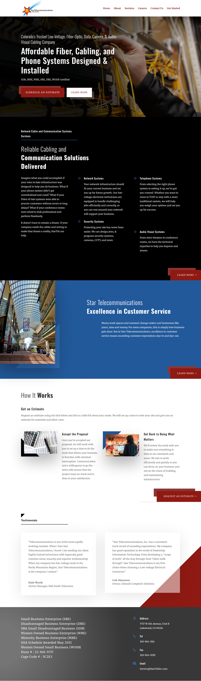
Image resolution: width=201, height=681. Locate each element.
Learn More (79, 92)
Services (129, 8)
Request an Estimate (179, 496)
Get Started (173, 8)
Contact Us (157, 8)
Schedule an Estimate (43, 92)
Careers (142, 8)
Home (106, 8)
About (117, 8)
